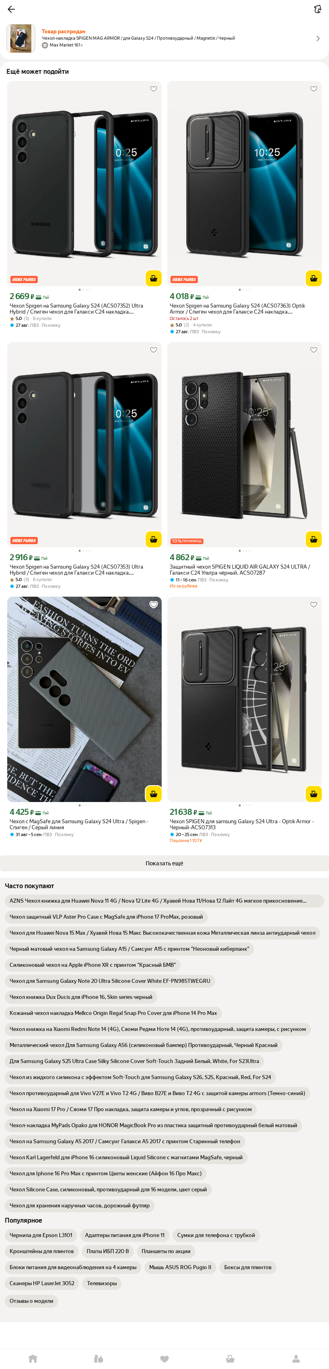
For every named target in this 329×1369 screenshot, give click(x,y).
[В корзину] (153, 278)
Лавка (99, 1359)
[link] (164, 901)
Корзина (230, 1359)
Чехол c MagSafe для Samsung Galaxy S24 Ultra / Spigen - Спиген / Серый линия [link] (79, 824)
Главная (33, 1359)
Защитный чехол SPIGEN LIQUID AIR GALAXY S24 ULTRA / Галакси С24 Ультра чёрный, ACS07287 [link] (240, 570)
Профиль (296, 1359)
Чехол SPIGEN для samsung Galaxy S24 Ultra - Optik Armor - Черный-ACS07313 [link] (242, 824)
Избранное (164, 1359)
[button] (11, 9)
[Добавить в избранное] (153, 89)
